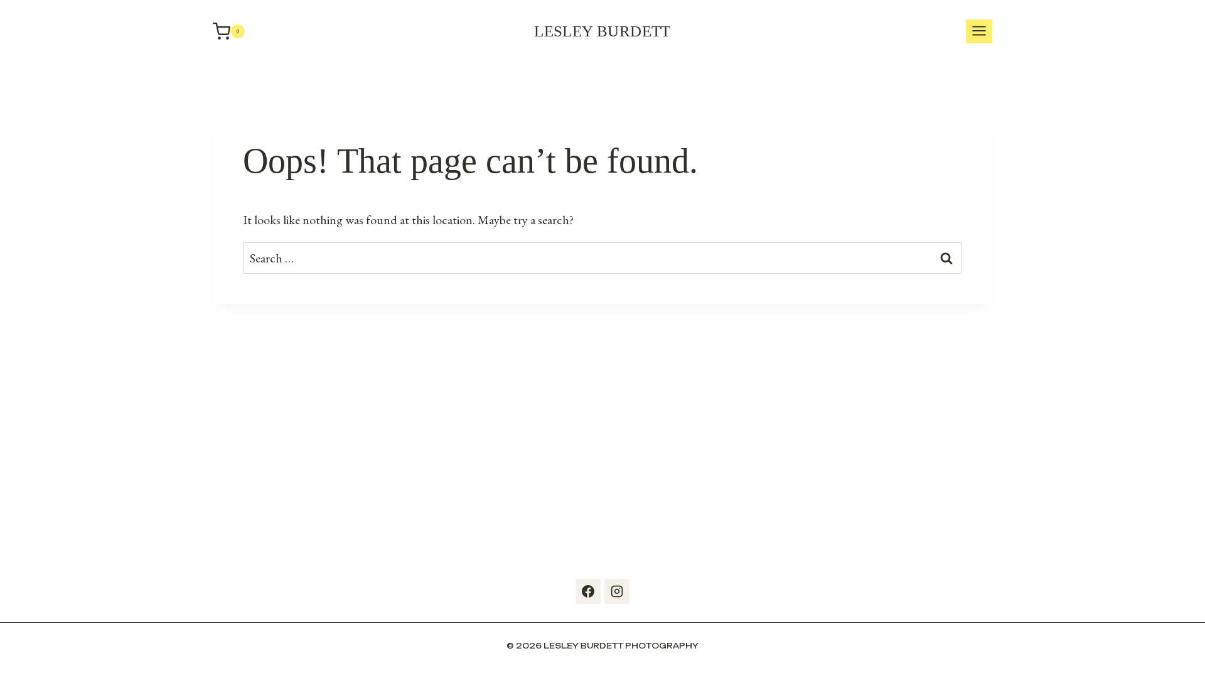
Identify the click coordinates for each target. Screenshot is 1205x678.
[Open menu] (979, 31)
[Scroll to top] (1192, 652)
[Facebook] (588, 591)
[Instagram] (616, 591)
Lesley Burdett (602, 31)
